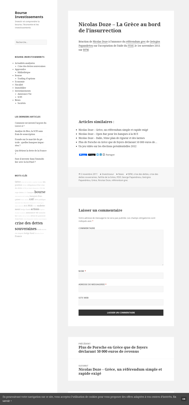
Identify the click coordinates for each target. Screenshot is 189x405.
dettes (21, 192)
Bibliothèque (24, 72)
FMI (40, 188)
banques (30, 192)
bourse (39, 192)
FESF (35, 206)
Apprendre (20, 69)
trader (40, 182)
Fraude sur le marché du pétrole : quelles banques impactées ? (29, 142)
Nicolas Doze (39, 233)
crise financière (29, 219)
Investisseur (108, 174)
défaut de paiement (38, 216)
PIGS (30, 205)
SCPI (20, 97)
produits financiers (33, 188)
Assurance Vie (24, 93)
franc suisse (24, 200)
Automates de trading (22, 196)
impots (20, 233)
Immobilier (20, 87)
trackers (22, 213)
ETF (25, 192)
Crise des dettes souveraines (31, 66)
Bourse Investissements (29, 14)
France (18, 236)
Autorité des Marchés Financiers (25, 203)
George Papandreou (131, 177)
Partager (110, 155)
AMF (31, 199)
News (17, 100)
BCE (25, 205)
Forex (39, 203)
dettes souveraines (40, 219)
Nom (82, 271)
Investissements (23, 90)
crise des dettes (141, 174)
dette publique (40, 199)
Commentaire (87, 228)
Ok (183, 399)
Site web (83, 297)
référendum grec (136, 41)
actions (35, 209)
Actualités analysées (25, 63)
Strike (25, 185)
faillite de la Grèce (24, 216)
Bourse (18, 75)
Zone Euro (19, 219)
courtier (35, 182)
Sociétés (22, 103)
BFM (24, 188)
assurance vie (32, 212)
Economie (20, 81)
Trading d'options (26, 78)
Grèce (18, 181)
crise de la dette (26, 182)
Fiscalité (19, 84)
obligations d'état (33, 185)
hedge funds (25, 209)
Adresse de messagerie (93, 284)
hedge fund (29, 233)
